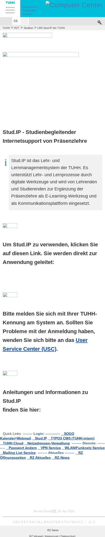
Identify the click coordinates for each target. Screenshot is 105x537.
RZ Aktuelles (39, 458)
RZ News (53, 530)
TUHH (6, 27)
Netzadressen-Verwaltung (47, 443)
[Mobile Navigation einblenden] (10, 8)
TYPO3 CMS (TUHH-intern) (71, 438)
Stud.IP (39, 438)
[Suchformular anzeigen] (99, 21)
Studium (28, 27)
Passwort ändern (21, 448)
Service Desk (42, 511)
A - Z (92, 522)
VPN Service (49, 448)
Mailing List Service (18, 453)
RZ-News (61, 458)
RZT (17, 27)
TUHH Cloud (11, 443)
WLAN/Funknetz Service (83, 448)
